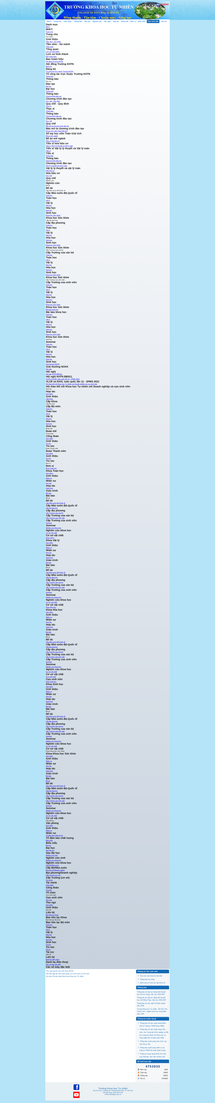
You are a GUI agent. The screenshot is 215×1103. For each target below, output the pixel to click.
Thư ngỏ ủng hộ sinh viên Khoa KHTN (60, 971)
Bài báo (48, 776)
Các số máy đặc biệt (53, 964)
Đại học (48, 86)
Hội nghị (107, 21)
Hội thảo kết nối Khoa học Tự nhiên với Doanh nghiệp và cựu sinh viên (71, 384)
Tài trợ (48, 950)
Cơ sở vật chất (51, 533)
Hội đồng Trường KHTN (54, 62)
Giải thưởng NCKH (52, 364)
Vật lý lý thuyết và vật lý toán (56, 166)
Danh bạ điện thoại (52, 959)
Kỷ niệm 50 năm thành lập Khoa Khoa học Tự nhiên (64, 976)
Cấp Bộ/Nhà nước (52, 865)
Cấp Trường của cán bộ (54, 513)
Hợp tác (49, 766)
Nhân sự (49, 761)
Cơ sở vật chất (51, 816)
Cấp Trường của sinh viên (55, 518)
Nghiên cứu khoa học (53, 811)
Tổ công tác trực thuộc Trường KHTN (59, 71)
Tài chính (49, 880)
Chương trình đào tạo (53, 96)
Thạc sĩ (48, 106)
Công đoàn (50, 885)
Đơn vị (133, 21)
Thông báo (78, 21)
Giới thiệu (67, 21)
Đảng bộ (49, 66)
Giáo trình (49, 771)
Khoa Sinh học (51, 682)
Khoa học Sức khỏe (53, 215)
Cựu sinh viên (153, 21)
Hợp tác (116, 21)
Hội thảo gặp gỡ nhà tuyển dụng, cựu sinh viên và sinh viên (67, 974)
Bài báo (48, 493)
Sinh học (49, 210)
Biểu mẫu (141, 21)
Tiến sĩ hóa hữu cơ (53, 141)
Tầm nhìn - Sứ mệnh (53, 42)
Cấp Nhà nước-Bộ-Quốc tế (55, 503)
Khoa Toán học (51, 468)
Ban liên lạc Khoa (52, 915)
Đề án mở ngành (52, 136)
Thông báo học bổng (147, 979)
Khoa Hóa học (51, 607)
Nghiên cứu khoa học (53, 528)
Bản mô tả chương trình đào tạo (57, 126)
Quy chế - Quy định (53, 101)
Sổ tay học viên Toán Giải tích (57, 131)
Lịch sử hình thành (52, 52)
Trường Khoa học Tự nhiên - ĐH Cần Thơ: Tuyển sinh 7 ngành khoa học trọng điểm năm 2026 (152, 1011)
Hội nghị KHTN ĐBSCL (54, 374)
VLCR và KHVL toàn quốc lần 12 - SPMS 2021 (63, 379)
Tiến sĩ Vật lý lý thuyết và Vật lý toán (59, 146)
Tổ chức (49, 890)
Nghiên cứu (97, 21)
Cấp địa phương (51, 508)
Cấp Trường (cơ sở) (53, 875)
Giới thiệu (49, 756)
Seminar (49, 523)
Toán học (49, 195)
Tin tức (48, 444)
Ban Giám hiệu (51, 57)
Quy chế (49, 121)
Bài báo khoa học (52, 310)
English (165, 4)
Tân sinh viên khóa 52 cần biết (151, 976)
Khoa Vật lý (50, 538)
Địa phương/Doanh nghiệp (55, 870)
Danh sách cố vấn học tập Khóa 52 (152, 983)
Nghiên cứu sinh (52, 855)
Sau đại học (50, 850)
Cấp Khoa (49, 399)
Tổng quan (49, 47)
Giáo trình (49, 488)
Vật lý (48, 200)
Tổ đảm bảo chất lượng (54, 835)
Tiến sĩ (48, 151)
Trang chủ (57, 21)
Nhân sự (49, 478)
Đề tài (48, 781)
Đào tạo (87, 21)
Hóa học (49, 205)
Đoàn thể (124, 21)
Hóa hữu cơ (50, 171)
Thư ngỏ (49, 900)
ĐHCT (49, 21)
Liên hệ (164, 21)
